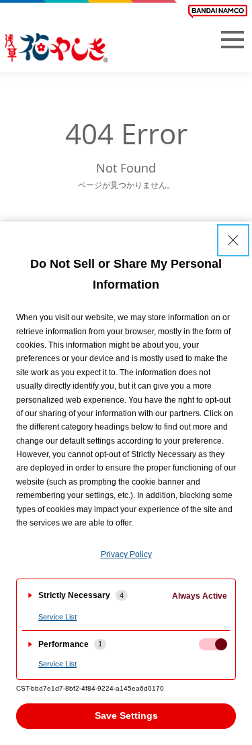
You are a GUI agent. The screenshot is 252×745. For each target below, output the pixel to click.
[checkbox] (213, 644)
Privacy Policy (126, 554)
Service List (57, 617)
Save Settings (126, 715)
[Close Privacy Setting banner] (233, 240)
